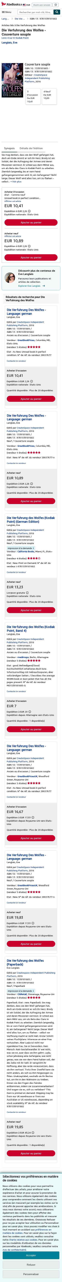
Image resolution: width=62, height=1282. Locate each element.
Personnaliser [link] (31, 1274)
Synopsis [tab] (9, 148)
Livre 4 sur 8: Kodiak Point (15, 37)
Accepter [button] (31, 1255)
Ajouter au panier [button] (31, 222)
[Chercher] (57, 12)
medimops (23, 657)
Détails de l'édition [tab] (31, 148)
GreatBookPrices (26, 340)
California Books (26, 551)
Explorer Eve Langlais (29, 285)
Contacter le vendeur (16, 361)
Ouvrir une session (41, 5)
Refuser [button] (31, 1264)
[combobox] (35, 12)
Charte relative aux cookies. (24, 1239)
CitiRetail (22, 994)
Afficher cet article (12, 201)
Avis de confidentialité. (15, 1249)
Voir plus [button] (16, 181)
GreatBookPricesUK (27, 776)
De (32, 96)
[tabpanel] (30, 168)
